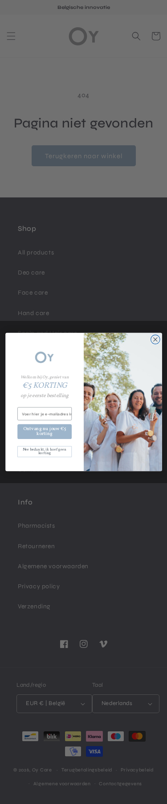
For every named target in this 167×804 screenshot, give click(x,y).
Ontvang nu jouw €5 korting (44, 431)
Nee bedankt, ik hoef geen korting (44, 451)
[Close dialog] (155, 339)
